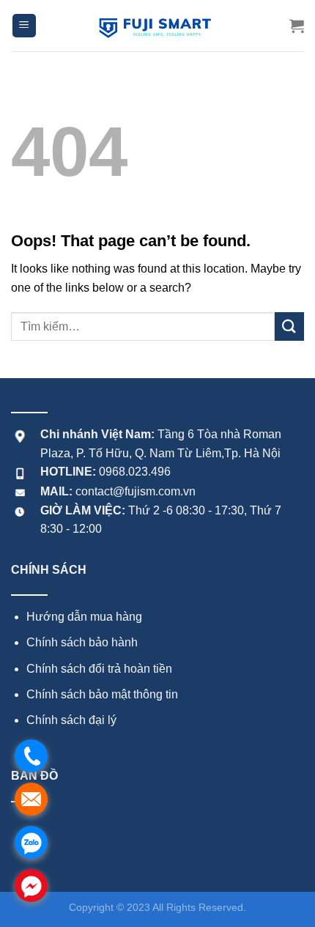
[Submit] (289, 326)
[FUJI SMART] (157, 25)
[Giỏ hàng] (296, 26)
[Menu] (24, 26)
